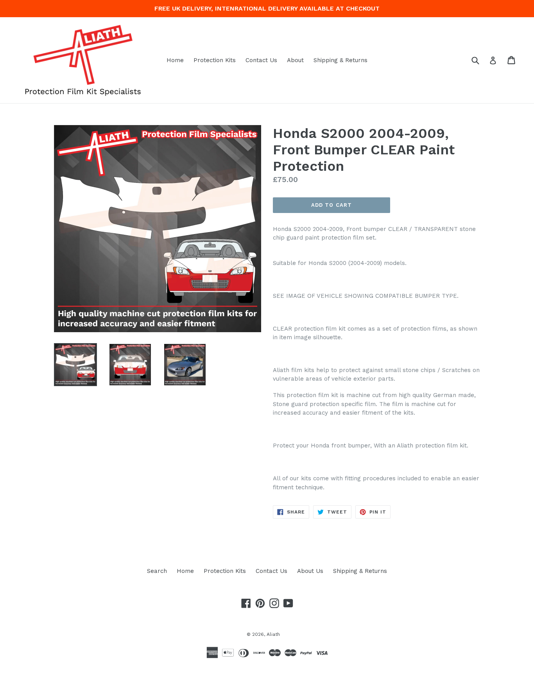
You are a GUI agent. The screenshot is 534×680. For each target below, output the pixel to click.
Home (175, 60)
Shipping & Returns (340, 60)
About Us (310, 570)
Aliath (273, 634)
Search (157, 570)
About (295, 60)
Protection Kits (215, 60)
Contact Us (261, 60)
